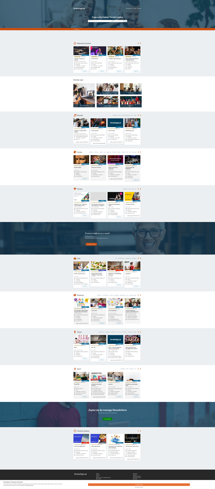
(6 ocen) (117, 56)
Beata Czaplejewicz (79, 282)
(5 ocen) (134, 56)
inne (131, 115)
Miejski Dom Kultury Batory (132, 351)
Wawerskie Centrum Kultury (132, 134)
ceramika (113, 61)
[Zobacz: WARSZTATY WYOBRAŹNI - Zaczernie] (115, 265)
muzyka (75, 61)
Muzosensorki (111, 130)
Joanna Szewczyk (96, 356)
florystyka (114, 152)
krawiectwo (134, 258)
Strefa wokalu (94, 58)
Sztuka (79, 152)
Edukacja (80, 295)
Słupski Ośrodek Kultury (97, 62)
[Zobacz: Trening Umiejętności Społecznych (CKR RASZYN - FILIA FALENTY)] (132, 302)
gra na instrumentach (82, 61)
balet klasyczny (101, 331)
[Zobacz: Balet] (81, 339)
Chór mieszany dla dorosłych (132, 446)
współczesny (130, 331)
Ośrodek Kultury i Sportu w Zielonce (117, 62)
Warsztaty (98, 474)
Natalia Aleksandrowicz (114, 319)
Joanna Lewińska (96, 319)
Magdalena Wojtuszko (97, 213)
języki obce (99, 295)
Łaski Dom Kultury (79, 388)
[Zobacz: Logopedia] (132, 265)
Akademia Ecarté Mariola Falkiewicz (100, 392)
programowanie (123, 295)
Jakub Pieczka (129, 176)
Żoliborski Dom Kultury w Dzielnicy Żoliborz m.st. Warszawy (87, 208)
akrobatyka (131, 368)
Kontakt (134, 8)
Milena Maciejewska (114, 213)
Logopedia (128, 273)
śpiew (96, 61)
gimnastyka (125, 188)
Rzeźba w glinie (77, 167)
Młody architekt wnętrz (79, 273)
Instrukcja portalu (129, 8)
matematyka (116, 295)
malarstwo (96, 152)
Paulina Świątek (96, 139)
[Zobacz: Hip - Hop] (98, 339)
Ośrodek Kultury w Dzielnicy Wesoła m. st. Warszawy (86, 314)
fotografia (123, 152)
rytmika (135, 115)
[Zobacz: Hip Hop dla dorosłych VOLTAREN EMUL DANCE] (132, 339)
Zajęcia (97, 473)
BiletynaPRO (98, 478)
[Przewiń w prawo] (141, 43)
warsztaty (120, 270)
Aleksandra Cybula (96, 67)
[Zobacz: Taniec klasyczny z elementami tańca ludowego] (115, 438)
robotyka (111, 295)
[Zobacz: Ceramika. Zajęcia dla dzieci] (115, 50)
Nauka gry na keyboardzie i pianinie (80, 131)
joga (129, 188)
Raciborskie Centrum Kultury (81, 171)
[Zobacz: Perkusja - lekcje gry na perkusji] (81, 50)
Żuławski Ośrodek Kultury (115, 450)
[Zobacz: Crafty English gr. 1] (115, 302)
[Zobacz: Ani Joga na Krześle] (132, 196)
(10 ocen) (100, 56)
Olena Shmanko (79, 319)
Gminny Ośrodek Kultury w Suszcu (133, 171)
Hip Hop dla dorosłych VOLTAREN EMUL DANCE (131, 348)
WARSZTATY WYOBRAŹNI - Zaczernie (115, 274)
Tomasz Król (129, 67)
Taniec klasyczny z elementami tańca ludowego (115, 447)
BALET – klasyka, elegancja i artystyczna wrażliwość (114, 348)
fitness (75, 206)
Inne (78, 258)
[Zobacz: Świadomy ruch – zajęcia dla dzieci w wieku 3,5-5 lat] (81, 196)
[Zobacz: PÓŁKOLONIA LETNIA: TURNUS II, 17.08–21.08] (98, 265)
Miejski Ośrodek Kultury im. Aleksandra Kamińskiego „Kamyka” (87, 278)
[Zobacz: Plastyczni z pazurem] (98, 159)
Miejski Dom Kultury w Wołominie (82, 351)
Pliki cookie (135, 478)
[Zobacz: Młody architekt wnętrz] (81, 265)
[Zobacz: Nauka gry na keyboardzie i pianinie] (81, 122)
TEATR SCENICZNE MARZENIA (130, 168)
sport (75, 386)
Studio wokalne (94, 130)
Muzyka (80, 115)
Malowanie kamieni (95, 446)
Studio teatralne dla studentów (113, 168)
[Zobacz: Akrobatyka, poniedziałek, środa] (132, 376)
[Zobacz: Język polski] (98, 302)
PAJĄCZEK (76, 384)
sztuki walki (122, 368)
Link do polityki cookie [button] (29, 485)
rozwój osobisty (106, 295)
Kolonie (97, 476)
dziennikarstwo (128, 258)
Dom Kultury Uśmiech (97, 388)
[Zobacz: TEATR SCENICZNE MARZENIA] (132, 159)
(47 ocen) (83, 56)
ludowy (135, 331)
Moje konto (135, 473)
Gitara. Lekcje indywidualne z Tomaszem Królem (132, 59)
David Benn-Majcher (114, 392)
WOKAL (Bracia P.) (130, 130)
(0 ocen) (84, 128)
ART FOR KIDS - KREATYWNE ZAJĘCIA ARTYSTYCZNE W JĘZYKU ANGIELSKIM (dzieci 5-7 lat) (81, 311)
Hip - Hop (93, 347)
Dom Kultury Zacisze (114, 351)
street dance (124, 331)
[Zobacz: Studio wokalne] (98, 122)
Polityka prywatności (137, 476)
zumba (132, 188)
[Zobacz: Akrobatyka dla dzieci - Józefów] (98, 376)
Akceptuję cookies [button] (139, 484)
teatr (130, 152)
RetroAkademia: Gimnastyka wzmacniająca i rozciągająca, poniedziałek (97, 205)
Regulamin (135, 474)
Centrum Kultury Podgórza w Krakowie (100, 278)
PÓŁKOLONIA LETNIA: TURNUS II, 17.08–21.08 (96, 274)
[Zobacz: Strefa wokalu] (98, 50)
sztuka (109, 61)
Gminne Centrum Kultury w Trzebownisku (117, 278)
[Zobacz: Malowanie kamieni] (98, 438)
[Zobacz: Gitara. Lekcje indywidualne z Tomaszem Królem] (132, 50)
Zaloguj (139, 8)
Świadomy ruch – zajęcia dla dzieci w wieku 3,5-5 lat (80, 205)
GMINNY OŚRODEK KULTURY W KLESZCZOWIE (85, 134)
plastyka (118, 152)
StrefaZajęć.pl (79, 8)
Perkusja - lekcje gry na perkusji (79, 59)
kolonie (102, 270)
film (127, 152)
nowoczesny (107, 331)
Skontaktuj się (91, 244)
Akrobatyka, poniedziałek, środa (132, 385)
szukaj (125, 20)
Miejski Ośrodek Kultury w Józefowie (100, 171)
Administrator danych (137, 477)
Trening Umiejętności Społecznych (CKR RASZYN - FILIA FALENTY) (132, 311)
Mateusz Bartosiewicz (80, 67)
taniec (75, 349)
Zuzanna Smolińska (130, 392)
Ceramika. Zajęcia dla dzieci (114, 58)
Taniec (79, 332)
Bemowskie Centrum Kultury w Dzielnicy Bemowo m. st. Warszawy (88, 62)
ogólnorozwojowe (133, 295)
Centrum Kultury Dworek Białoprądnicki (100, 134)
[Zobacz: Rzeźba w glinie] (81, 159)
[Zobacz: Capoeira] (115, 376)
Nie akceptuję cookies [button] (139, 487)
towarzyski (113, 331)
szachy (127, 368)
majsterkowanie (121, 258)
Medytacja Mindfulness (79, 446)
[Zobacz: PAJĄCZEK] (81, 376)
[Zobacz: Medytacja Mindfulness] (81, 438)
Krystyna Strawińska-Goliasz (115, 356)
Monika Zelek (129, 282)
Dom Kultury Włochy (114, 134)
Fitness (79, 189)
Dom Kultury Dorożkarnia (115, 208)
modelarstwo (108, 152)
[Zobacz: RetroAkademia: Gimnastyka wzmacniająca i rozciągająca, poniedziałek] (98, 196)
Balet (75, 347)
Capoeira (110, 384)
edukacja (76, 313)
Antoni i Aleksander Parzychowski (133, 139)
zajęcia (85, 55)
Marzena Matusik (113, 67)
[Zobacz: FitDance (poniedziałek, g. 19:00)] (115, 196)
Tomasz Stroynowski (131, 455)
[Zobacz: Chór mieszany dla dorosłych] (132, 438)
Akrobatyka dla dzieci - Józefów (96, 385)
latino (120, 331)
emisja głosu (115, 115)
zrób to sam (134, 152)
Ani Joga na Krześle (130, 204)
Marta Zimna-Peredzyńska (81, 392)
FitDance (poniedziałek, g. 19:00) (114, 205)
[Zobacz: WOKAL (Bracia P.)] (132, 122)
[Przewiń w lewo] (138, 43)
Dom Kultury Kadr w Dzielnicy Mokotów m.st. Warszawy (103, 208)
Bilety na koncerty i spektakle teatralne (103, 477)
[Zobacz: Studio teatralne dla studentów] (115, 159)
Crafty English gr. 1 (112, 310)
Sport (79, 369)
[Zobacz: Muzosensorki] (115, 122)
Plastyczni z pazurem (96, 167)
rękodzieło (91, 152)
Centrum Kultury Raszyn (131, 314)
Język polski (94, 310)
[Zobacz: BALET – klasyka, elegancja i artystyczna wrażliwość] (115, 339)
